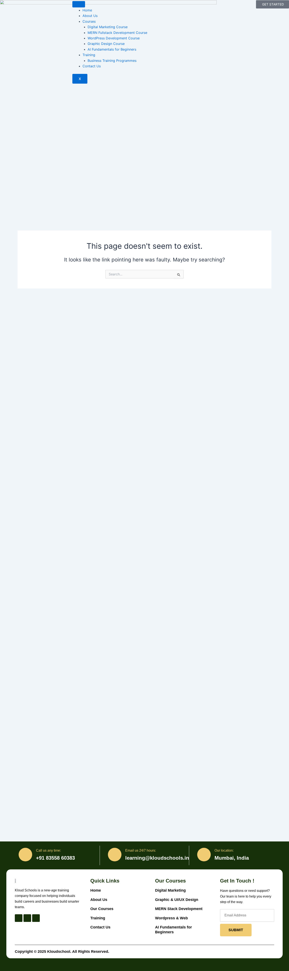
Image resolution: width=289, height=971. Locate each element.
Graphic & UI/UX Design (176, 900)
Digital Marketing (170, 890)
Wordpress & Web (171, 918)
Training (89, 55)
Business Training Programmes (112, 60)
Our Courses (101, 909)
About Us (90, 16)
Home (87, 10)
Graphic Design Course (106, 43)
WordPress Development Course (114, 38)
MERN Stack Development (179, 909)
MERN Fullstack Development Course (117, 32)
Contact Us (92, 66)
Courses (89, 21)
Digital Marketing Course (108, 27)
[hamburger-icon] (78, 4)
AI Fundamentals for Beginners (112, 49)
